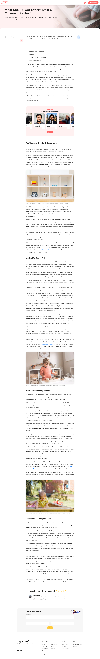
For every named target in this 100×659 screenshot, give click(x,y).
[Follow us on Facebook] (18, 650)
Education (11, 29)
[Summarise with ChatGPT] (4, 37)
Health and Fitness (45, 648)
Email (52, 620)
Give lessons (75, 646)
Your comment (28, 614)
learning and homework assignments (51, 249)
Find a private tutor (65, 644)
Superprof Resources (65, 648)
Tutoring (43, 654)
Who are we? (64, 646)
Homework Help (18, 29)
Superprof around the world (77, 644)
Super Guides (53, 654)
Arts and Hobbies (54, 644)
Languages (53, 648)
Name (27, 620)
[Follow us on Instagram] (21, 650)
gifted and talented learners (47, 344)
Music (43, 650)
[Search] (85, 3)
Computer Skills (44, 646)
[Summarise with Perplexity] (13, 37)
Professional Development (53, 651)
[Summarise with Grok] (11, 37)
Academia (43, 644)
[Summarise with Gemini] (8, 37)
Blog (6, 29)
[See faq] (78, 37)
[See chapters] (21, 41)
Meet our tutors (93, 2)
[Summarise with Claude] (6, 37)
